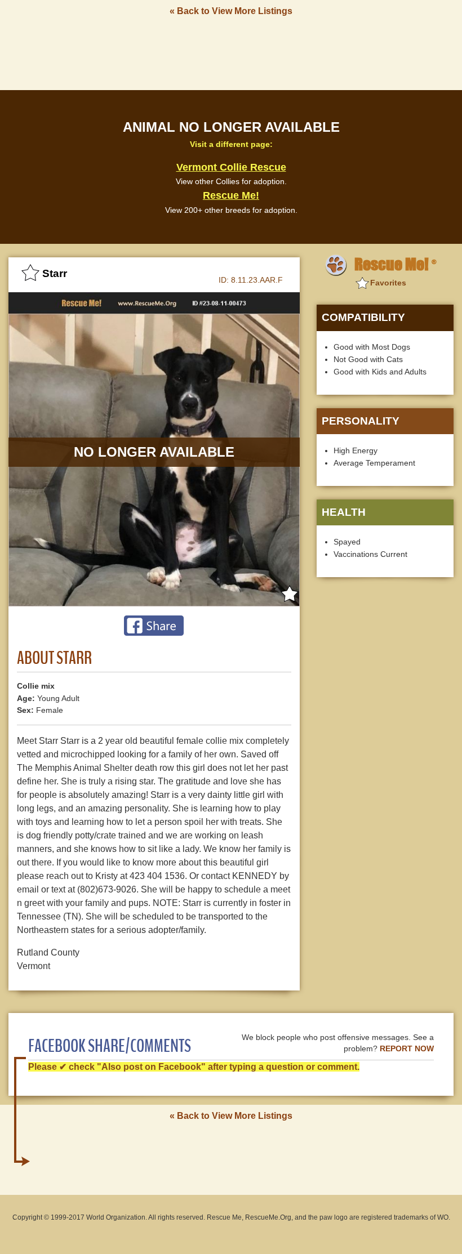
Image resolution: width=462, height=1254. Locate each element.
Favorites (388, 282)
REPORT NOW (407, 1049)
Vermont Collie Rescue (231, 167)
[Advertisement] (231, 52)
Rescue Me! (231, 195)
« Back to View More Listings (231, 11)
